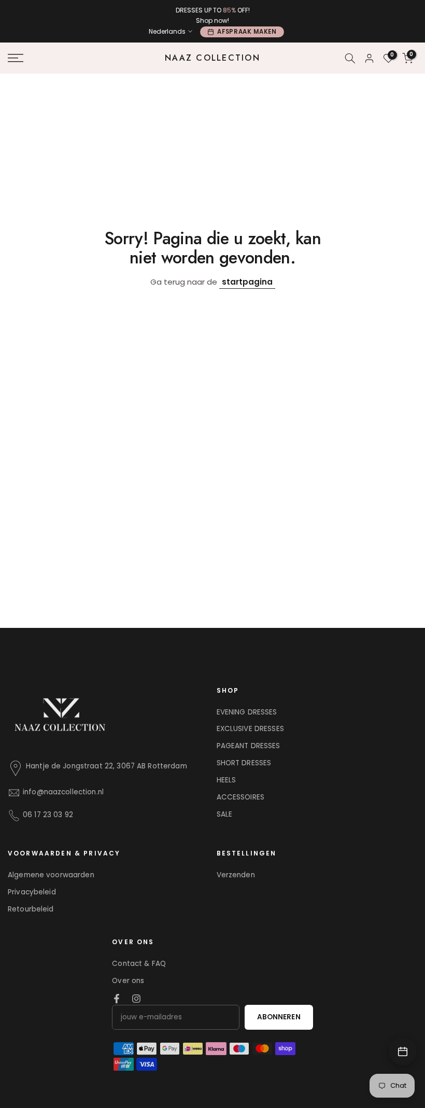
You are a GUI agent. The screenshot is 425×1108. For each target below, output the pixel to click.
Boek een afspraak (403, 1051)
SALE (225, 814)
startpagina (247, 281)
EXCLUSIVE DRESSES (250, 729)
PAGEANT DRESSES (248, 746)
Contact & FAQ (139, 964)
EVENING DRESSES (247, 712)
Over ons (128, 981)
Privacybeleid (32, 892)
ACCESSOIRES (241, 797)
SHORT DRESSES (244, 763)
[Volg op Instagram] (136, 998)
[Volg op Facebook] (116, 998)
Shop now (212, 20)
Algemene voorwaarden (51, 875)
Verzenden (236, 875)
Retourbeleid (31, 909)
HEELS (226, 780)
